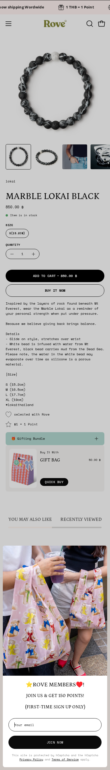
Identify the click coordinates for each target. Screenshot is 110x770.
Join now (55, 742)
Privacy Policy (31, 759)
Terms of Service (65, 759)
